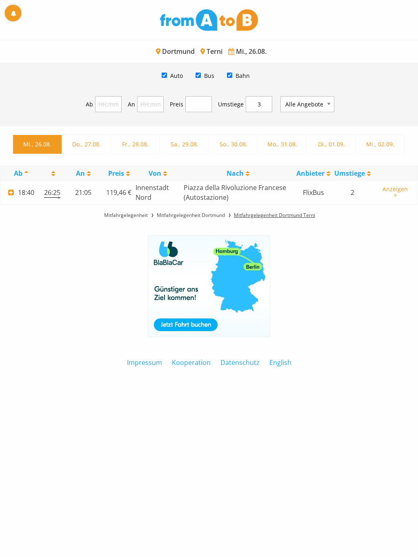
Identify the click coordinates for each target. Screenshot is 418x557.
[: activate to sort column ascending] (52, 173)
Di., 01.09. (331, 144)
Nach (235, 173)
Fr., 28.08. (135, 144)
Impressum (144, 362)
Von (155, 173)
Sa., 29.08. (184, 144)
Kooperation (191, 362)
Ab (89, 104)
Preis (176, 104)
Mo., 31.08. (282, 144)
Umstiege (231, 104)
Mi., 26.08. (37, 144)
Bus (209, 76)
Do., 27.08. (86, 144)
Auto (176, 76)
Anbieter (310, 173)
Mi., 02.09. (380, 144)
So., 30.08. (233, 144)
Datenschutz (240, 362)
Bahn (243, 76)
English (280, 362)
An (131, 104)
